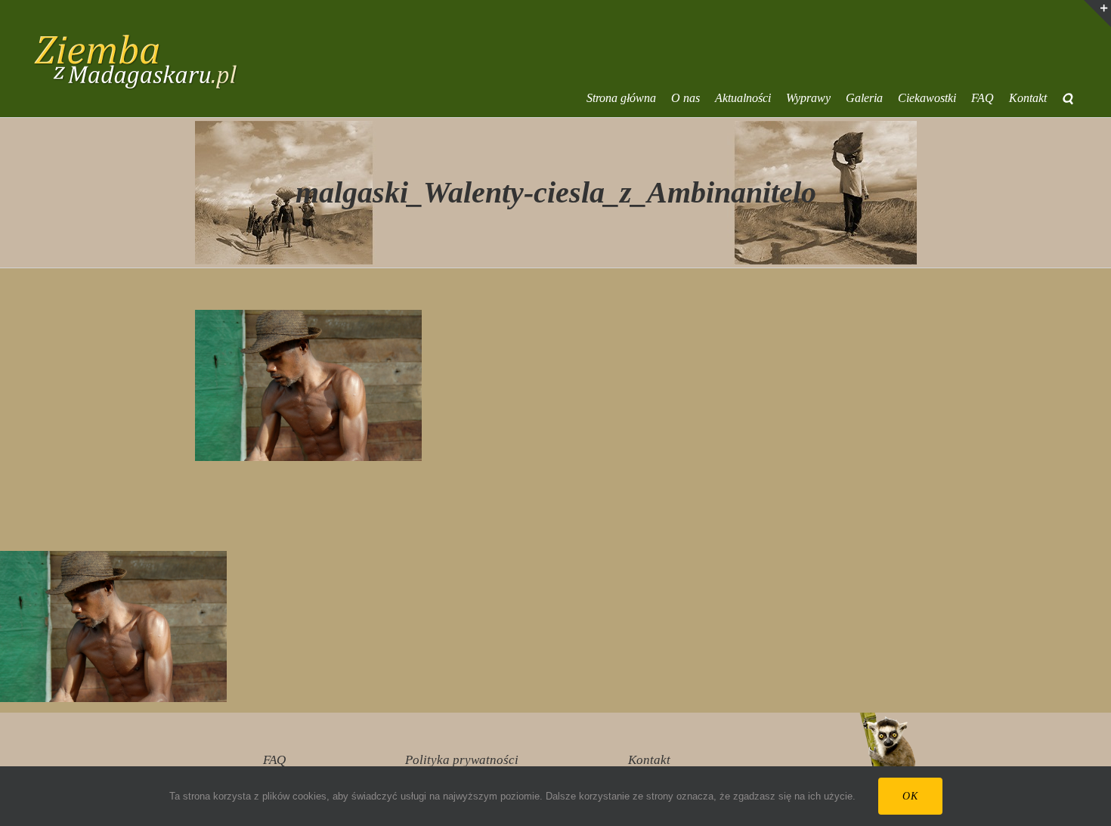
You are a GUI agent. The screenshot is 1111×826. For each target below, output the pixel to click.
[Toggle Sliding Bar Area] (1097, 13)
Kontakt (649, 760)
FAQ (274, 760)
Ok (910, 796)
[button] (1067, 98)
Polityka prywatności (461, 760)
